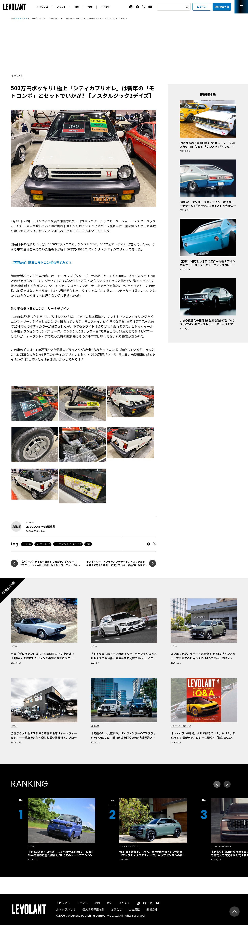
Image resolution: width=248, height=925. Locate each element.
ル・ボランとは (65, 909)
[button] (227, 784)
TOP (13, 18)
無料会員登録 (222, 6)
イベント (105, 6)
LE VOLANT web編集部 (40, 526)
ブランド (61, 6)
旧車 (88, 544)
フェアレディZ (43, 544)
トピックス (42, 6)
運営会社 (151, 909)
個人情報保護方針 (93, 909)
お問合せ (116, 909)
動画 (76, 6)
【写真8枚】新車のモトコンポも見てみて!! (41, 262)
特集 (90, 6)
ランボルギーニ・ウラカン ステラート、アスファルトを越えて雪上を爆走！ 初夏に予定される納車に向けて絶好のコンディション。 (116, 565)
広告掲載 (134, 909)
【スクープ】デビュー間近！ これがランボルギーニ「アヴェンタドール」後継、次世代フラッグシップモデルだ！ (50, 565)
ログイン (201, 6)
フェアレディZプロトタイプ (68, 544)
